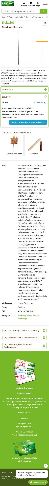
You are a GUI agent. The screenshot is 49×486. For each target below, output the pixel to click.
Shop (4, 17)
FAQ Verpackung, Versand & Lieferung (21, 330)
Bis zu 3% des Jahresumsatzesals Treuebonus (24, 459)
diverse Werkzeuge (33, 17)
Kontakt (24, 419)
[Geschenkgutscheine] (24, 371)
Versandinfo (7, 89)
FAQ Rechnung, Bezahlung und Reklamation (18, 345)
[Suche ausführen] (43, 11)
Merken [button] (39, 102)
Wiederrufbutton (24, 412)
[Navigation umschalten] (45, 3)
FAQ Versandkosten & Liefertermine (20, 337)
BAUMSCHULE (6, 476)
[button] (24, 4)
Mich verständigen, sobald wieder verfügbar (29, 122)
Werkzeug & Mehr (16, 17)
